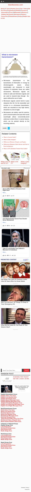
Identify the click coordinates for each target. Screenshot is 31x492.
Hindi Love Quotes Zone (8, 411)
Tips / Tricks (23, 8)
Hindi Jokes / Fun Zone (8, 410)
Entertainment (13, 16)
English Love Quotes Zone (9, 397)
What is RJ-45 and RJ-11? (5, 162)
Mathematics (17, 12)
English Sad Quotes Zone (8, 398)
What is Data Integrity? (10, 139)
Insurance (24, 10)
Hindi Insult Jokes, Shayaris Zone (11, 420)
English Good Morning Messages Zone (12, 404)
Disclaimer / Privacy (25, 487)
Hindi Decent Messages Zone (9, 415)
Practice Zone (15, 8)
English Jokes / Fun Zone (8, 395)
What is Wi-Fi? (14, 162)
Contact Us (27, 489)
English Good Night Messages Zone (11, 405)
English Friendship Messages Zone (11, 402)
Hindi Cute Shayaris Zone (8, 414)
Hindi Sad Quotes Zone (8, 413)
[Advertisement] (15, 37)
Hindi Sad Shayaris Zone (8, 417)
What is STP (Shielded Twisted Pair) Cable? (15, 148)
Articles (23, 14)
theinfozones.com (15, 5)
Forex (11, 12)
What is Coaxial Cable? (10, 137)
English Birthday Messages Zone (10, 401)
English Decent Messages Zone (10, 400)
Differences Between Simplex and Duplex (15, 142)
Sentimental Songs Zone (8, 428)
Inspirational (11, 10)
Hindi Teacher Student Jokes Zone (11, 421)
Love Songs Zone (6, 426)
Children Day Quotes (7, 14)
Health (18, 10)
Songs (20, 16)
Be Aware (17, 14)
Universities (4, 12)
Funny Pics (4, 16)
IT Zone (7, 8)
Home (2, 8)
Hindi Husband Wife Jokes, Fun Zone (12, 418)
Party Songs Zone (6, 429)
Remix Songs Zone (6, 431)
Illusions (24, 12)
